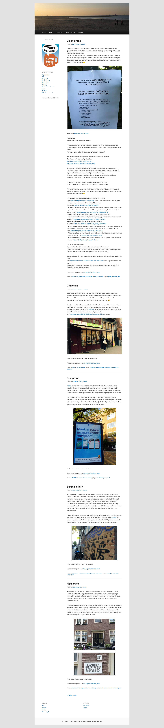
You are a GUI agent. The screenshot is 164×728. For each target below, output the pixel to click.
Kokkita (114, 367)
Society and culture (91, 276)
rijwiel (119, 688)
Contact (44, 708)
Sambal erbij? (75, 486)
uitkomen (69, 369)
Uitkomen (72, 285)
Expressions (82, 276)
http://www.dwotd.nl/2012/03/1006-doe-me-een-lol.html (87, 261)
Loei (43, 89)
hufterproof (103, 478)
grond (109, 276)
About (50, 32)
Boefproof (73, 378)
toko (118, 367)
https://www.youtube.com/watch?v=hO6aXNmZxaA (89, 219)
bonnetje (109, 573)
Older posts (71, 695)
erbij (113, 573)
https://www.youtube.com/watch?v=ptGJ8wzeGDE (86, 231)
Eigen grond (74, 40)
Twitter (85, 708)
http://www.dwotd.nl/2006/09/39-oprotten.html (81, 164)
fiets (102, 688)
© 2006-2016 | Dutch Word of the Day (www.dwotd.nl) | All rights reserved (82, 721)
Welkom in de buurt (47, 87)
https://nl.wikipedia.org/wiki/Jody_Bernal (85, 240)
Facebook (80, 32)
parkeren (112, 688)
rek (116, 688)
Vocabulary (100, 276)
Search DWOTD (70, 32)
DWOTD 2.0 (75, 276)
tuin (119, 276)
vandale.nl (91, 309)
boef (69, 386)
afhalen (92, 367)
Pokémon (114, 276)
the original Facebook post (91, 272)
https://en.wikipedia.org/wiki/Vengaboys (86, 205)
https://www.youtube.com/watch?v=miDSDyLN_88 (92, 212)
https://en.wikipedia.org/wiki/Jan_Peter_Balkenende (90, 224)
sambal (114, 517)
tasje (72, 575)
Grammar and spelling (85, 573)
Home (43, 32)
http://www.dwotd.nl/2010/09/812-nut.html (79, 161)
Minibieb (44, 91)
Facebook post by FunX (81, 133)
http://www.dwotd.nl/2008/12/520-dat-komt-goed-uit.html (87, 314)
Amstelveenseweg (99, 367)
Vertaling (44, 85)
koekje (116, 573)
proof (108, 478)
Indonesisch (108, 367)
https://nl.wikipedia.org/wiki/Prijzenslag (82, 201)
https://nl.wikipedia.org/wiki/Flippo (91, 235)
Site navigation (59, 32)
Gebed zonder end (47, 93)
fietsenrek (106, 688)
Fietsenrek (73, 583)
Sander (83, 44)
